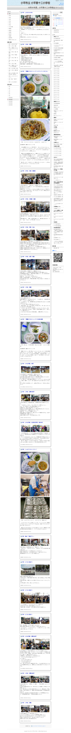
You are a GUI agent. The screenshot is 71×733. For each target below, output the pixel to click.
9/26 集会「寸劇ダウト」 (13, 80)
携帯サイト (54, 250)
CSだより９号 (56, 92)
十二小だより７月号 (57, 149)
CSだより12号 (56, 86)
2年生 (10, 17)
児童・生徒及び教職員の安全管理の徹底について (58, 160)
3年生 (10, 19)
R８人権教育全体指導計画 (59, 55)
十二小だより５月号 (57, 153)
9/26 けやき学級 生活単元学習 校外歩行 (13, 74)
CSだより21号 (56, 70)
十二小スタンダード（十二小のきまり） (58, 46)
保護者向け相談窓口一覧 (58, 194)
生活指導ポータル (57, 237)
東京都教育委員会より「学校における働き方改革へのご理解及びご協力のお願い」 (58, 231)
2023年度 (10, 103)
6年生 (10, 24)
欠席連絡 (55, 129)
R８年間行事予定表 (57, 148)
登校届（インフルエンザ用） (58, 123)
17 (58, 23)
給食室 (10, 30)
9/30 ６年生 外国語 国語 (13, 55)
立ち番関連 (56, 109)
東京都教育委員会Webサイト (58, 235)
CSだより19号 (56, 73)
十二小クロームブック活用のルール (58, 178)
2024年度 (10, 101)
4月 (9, 95)
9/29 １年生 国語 (12, 63)
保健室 (10, 35)
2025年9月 (58, 18)
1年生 (10, 15)
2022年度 (10, 104)
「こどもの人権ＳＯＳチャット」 (58, 204)
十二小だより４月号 (57, 155)
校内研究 (10, 37)
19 (61, 23)
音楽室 (10, 32)
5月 (9, 93)
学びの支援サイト (57, 239)
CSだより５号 (56, 99)
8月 (9, 88)
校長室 (10, 28)
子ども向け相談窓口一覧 (58, 196)
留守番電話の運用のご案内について (58, 167)
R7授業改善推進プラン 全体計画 (58, 50)
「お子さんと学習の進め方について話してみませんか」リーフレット (58, 242)
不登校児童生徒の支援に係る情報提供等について (58, 187)
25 (59, 24)
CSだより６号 (56, 97)
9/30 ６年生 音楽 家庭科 (13, 52)
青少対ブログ (56, 132)
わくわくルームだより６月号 (58, 214)
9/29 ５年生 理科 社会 (13, 58)
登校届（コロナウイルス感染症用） (58, 120)
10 (40, 726)
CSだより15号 (56, 81)
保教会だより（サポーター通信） (58, 111)
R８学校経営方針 (57, 38)
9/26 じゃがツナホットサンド (13, 77)
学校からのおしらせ (12, 39)
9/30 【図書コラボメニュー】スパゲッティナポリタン (13, 48)
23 (56, 24)
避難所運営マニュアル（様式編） (58, 137)
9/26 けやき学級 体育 (13, 68)
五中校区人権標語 (57, 57)
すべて (60, 15)
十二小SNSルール (57, 180)
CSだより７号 (56, 95)
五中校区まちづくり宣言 (58, 59)
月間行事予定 (56, 30)
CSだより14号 (56, 83)
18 (59, 23)
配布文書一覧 (56, 248)
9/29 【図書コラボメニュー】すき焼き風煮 (13, 66)
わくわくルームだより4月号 (58, 220)
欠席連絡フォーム (57, 208)
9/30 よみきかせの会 (13, 44)
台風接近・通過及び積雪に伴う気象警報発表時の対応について (58, 163)
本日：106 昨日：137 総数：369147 (61, 4)
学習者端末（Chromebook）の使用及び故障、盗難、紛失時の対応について (58, 174)
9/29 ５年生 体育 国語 (13, 61)
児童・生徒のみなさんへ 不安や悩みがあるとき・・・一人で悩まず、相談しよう (59, 191)
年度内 (55, 15)
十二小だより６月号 (57, 151)
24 (58, 24)
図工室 (10, 34)
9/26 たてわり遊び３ (13, 81)
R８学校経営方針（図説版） (58, 41)
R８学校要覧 (56, 43)
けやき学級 (11, 26)
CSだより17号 (56, 77)
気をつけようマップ (57, 115)
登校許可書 (56, 125)
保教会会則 (56, 105)
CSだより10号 (56, 90)
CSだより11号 (56, 88)
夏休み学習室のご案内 (58, 144)
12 (61, 22)
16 (56, 23)
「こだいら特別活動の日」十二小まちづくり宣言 (58, 62)
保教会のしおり (57, 107)
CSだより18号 (56, 75)
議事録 (55, 113)
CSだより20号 (56, 72)
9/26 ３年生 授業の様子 (13, 71)
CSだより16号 (56, 79)
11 (59, 22)
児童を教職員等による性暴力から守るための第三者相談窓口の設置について (58, 200)
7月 (9, 90)
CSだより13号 (56, 84)
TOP (9, 13)
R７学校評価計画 (57, 224)
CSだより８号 (56, 94)
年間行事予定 (56, 32)
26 (61, 24)
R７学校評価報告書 (57, 225)
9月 (9, 86)
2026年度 (10, 97)
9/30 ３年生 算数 (12, 45)
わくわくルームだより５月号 (58, 217)
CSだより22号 (56, 68)
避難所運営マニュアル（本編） (58, 140)
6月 (9, 92)
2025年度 (10, 99)
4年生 (10, 21)
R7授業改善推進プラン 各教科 (58, 53)
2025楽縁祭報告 (57, 103)
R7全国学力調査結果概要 (58, 48)
